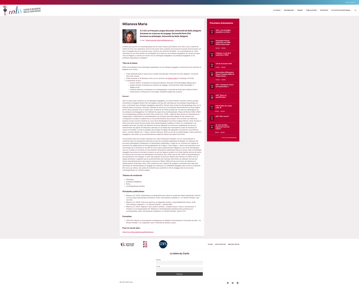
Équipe (300, 10)
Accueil (210, 244)
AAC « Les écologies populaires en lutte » (223, 31)
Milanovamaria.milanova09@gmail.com (159, 40)
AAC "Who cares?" (222, 116)
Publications (311, 10)
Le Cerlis (276, 10)
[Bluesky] (232, 283)
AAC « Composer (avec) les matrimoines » (225, 85)
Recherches (289, 10)
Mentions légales (233, 244)
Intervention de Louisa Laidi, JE (223, 107)
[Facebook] (228, 283)
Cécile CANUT (173, 78)
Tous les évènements (229, 137)
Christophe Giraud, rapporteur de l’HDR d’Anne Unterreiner (223, 42)
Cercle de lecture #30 (224, 64)
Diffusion (324, 10)
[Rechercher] (355, 10)
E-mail (158, 266)
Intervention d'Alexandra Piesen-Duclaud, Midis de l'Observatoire (225, 74)
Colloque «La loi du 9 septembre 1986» (223, 54)
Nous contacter (220, 244)
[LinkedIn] (237, 283)
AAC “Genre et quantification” (221, 96)
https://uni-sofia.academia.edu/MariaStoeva (137, 232)
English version (350, 2)
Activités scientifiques (340, 10)
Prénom (158, 260)
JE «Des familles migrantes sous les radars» (222, 127)
